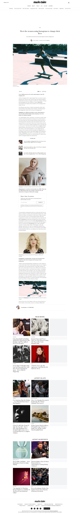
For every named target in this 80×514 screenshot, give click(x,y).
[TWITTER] (27, 307)
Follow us (40, 91)
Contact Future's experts (30, 504)
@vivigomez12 (21, 258)
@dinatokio (21, 112)
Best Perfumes (56, 8)
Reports (48, 40)
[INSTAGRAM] (29, 307)
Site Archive (20, 504)
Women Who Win (68, 8)
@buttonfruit (23, 219)
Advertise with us (58, 504)
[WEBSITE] (31, 307)
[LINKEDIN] (30, 307)
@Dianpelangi (24, 132)
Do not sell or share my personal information (51, 505)
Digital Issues (61, 8)
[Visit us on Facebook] (37, 508)
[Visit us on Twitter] (31, 508)
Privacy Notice (22, 205)
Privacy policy (22, 505)
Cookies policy (31, 505)
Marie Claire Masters (26, 8)
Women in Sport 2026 (17, 8)
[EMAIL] (32, 307)
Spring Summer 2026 (33, 8)
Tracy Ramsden (36, 40)
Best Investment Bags (48, 8)
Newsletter (44, 91)
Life (40, 27)
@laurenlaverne (22, 189)
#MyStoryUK (40, 102)
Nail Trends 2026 (41, 8)
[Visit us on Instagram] (34, 508)
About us (37, 505)
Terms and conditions (48, 504)
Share (21, 91)
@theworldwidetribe (39, 220)
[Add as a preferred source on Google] (53, 509)
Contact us (40, 504)
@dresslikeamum (31, 223)
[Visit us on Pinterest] (40, 508)
